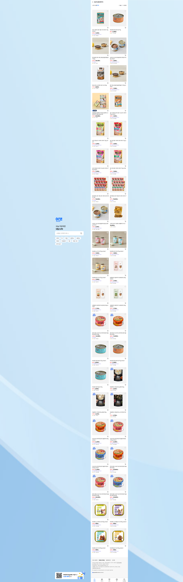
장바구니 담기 (108, 28)
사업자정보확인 (119, 562)
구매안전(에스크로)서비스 (96, 568)
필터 (121, 5)
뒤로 (92, 2)
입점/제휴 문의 (108, 560)
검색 (81, 233)
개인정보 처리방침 (102, 560)
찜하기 (108, 11)
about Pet (59, 220)
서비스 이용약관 (94, 560)
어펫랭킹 (125, 5)
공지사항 (113, 560)
